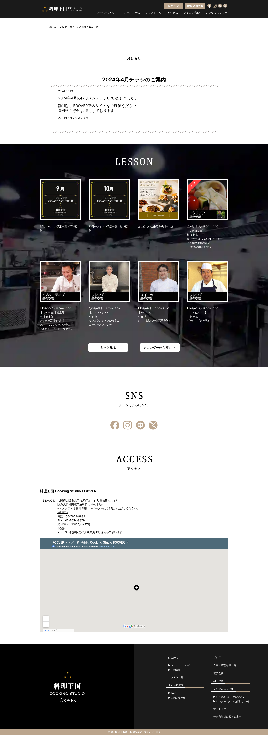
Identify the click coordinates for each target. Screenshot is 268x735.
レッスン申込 (132, 12)
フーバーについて (107, 12)
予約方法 (175, 670)
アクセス (172, 12)
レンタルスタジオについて (230, 697)
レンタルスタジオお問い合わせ (232, 701)
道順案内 (62, 512)
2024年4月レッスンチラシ (74, 117)
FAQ (173, 693)
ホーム (53, 26)
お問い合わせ (178, 698)
